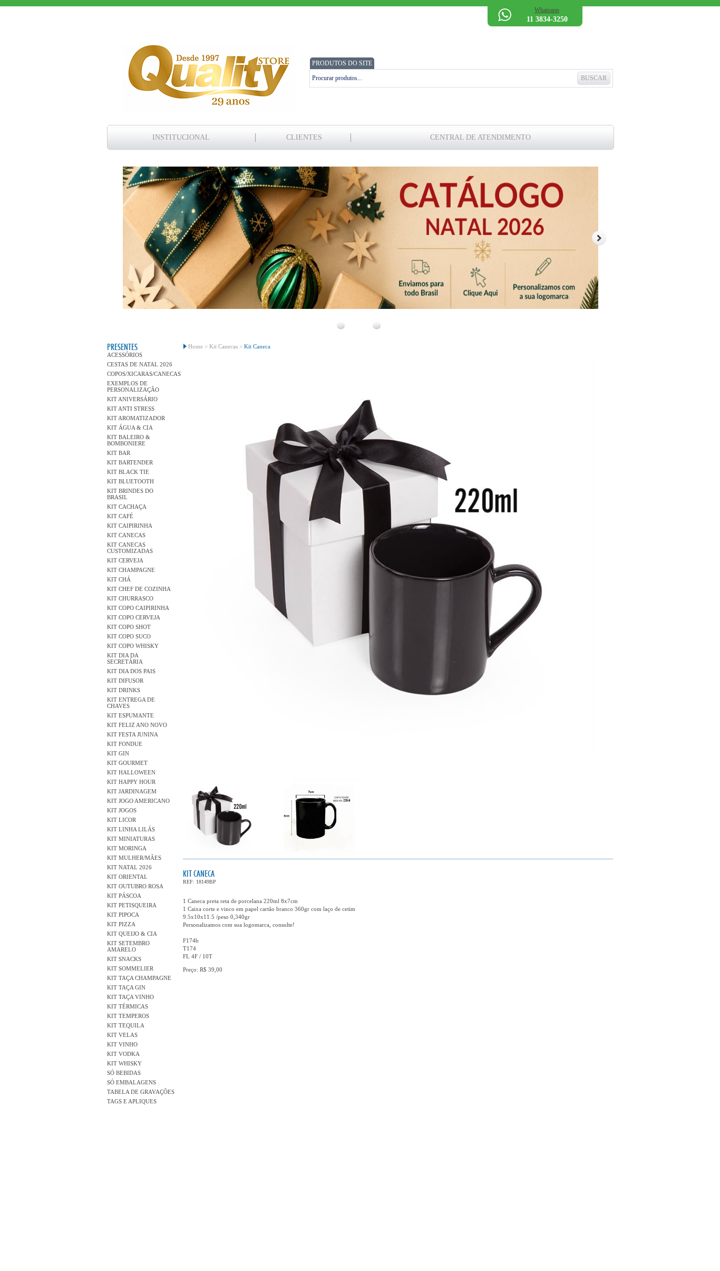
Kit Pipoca (123, 914)
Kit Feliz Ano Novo (137, 725)
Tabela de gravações (140, 1092)
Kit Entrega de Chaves (131, 702)
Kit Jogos (122, 810)
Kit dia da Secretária (125, 658)
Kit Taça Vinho (130, 997)
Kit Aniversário (132, 399)
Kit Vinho (122, 1044)
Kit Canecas (126, 535)
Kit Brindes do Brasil (130, 494)
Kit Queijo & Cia (132, 933)
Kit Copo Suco (129, 636)
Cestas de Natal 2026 (139, 364)
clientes (304, 137)
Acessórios (124, 355)
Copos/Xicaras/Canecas (141, 374)
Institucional (181, 137)
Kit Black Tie (128, 472)
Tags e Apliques (132, 1101)
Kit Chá (119, 579)
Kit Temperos (128, 1016)
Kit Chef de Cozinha (139, 589)
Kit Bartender (130, 462)
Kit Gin (118, 753)
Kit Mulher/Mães (134, 858)
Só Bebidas (124, 1073)
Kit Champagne (131, 570)
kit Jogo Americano (138, 801)
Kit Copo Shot (129, 627)
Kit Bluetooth (130, 481)
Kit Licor (121, 820)
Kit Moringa (127, 848)
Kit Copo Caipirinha (138, 608)
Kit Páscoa (124, 895)
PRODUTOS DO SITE (342, 63)
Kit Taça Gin (126, 987)
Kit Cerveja (125, 560)
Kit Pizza (121, 924)
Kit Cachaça (127, 506)
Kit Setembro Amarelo (128, 946)
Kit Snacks (124, 959)
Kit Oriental (127, 877)
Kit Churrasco (130, 598)
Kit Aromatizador (136, 418)
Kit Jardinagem (132, 791)
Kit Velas (122, 1035)
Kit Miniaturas (131, 839)
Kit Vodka (123, 1054)
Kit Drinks (123, 690)
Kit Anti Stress (130, 408)
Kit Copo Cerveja (133, 617)
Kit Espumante (130, 715)
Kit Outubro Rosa (135, 886)
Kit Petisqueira (132, 905)
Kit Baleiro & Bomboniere (128, 440)
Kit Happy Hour (131, 782)
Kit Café (120, 516)
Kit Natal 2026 (129, 867)
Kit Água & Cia (130, 427)
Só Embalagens (131, 1082)
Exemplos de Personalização (133, 386)
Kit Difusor (125, 680)
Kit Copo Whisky (133, 646)
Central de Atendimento (480, 137)
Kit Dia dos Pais (131, 671)
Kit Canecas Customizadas (130, 547)
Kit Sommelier (130, 968)
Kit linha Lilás (131, 829)
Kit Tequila (125, 1025)
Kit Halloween (131, 772)
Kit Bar (118, 453)
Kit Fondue (124, 744)
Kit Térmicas (127, 1006)
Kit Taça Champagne (139, 978)
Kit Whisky (124, 1063)
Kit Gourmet (127, 763)
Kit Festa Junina (132, 734)
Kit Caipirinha (129, 525)
